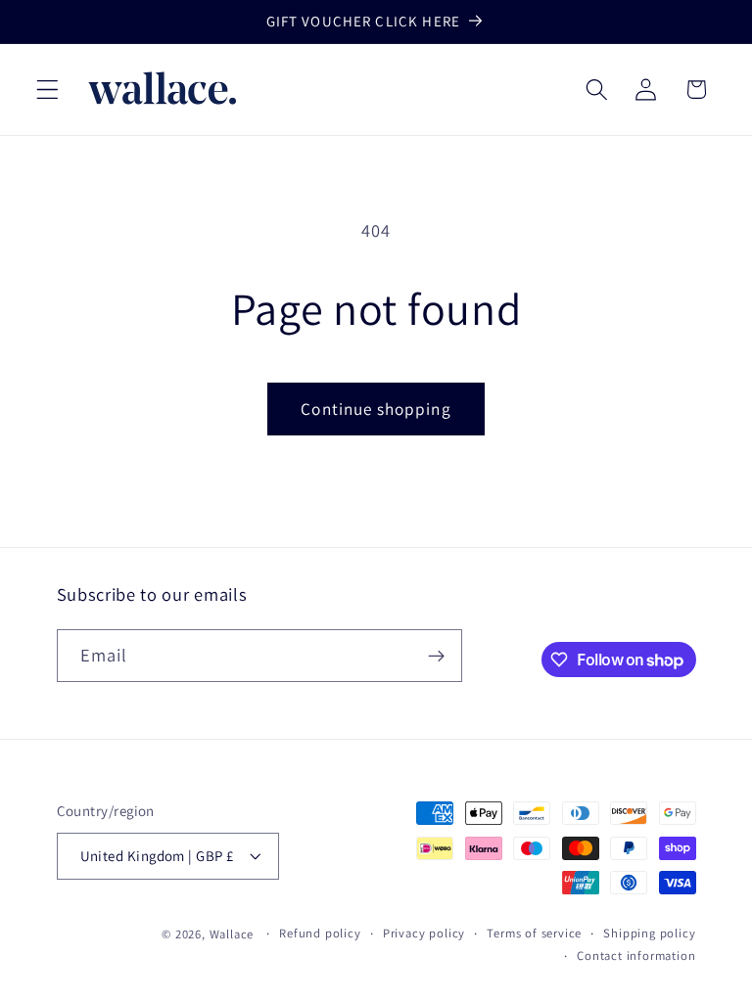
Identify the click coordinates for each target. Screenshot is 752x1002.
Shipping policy (649, 933)
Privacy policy (424, 933)
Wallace (232, 934)
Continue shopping (376, 408)
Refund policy (319, 933)
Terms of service (534, 933)
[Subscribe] (436, 655)
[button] (47, 89)
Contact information (636, 955)
